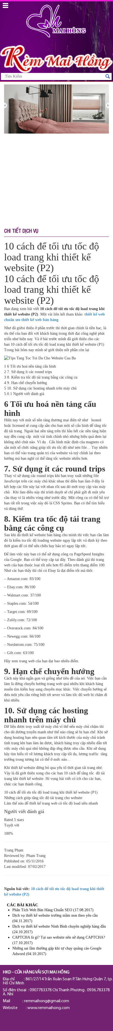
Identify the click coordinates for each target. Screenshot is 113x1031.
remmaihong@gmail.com (46, 1001)
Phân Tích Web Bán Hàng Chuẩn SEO (42, 910)
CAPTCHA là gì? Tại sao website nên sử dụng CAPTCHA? (58, 937)
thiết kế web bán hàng (39, 320)
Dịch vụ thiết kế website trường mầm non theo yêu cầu (55, 915)
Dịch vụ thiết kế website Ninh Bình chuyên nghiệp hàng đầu (59, 926)
